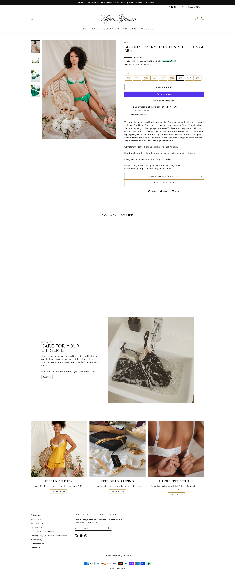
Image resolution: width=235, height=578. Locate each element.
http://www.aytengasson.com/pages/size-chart (147, 168)
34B (154, 78)
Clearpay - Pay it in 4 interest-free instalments (49, 535)
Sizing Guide (36, 519)
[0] (196, 19)
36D (197, 78)
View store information (140, 114)
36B (180, 78)
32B (128, 78)
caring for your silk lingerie (182, 153)
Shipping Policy (37, 523)
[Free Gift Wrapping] (117, 449)
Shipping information (164, 176)
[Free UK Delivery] (59, 449)
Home (126, 43)
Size (127, 73)
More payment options (164, 100)
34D (172, 78)
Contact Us (35, 547)
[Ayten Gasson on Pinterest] (85, 535)
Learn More (58, 491)
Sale (95, 29)
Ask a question (164, 183)
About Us (147, 29)
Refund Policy (36, 527)
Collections (111, 29)
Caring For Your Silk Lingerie (42, 531)
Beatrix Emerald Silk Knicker (163, 146)
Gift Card (130, 29)
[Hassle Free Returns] (176, 449)
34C (163, 78)
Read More (47, 377)
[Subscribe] (110, 528)
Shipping (127, 64)
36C (189, 78)
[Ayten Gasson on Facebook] (81, 535)
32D (146, 78)
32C (137, 78)
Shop (85, 29)
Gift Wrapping (36, 515)
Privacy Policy (36, 539)
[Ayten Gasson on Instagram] (76, 535)
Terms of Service (37, 543)
